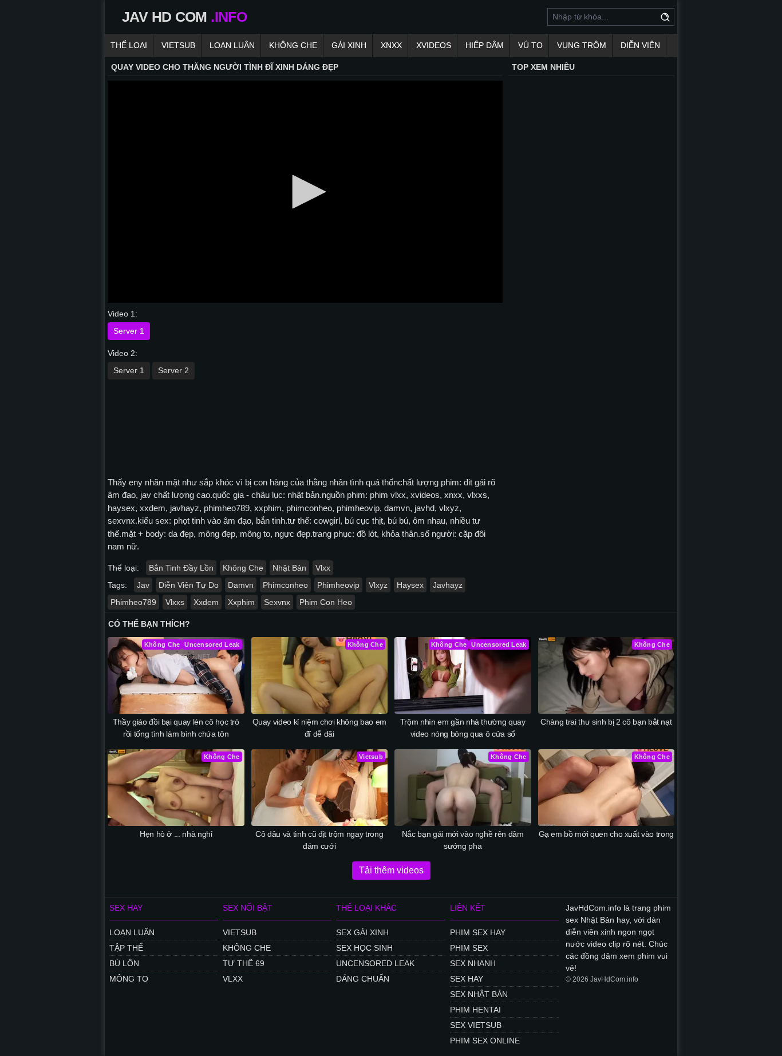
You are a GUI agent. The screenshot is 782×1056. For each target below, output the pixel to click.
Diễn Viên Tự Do (189, 585)
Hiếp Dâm (484, 45)
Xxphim (241, 602)
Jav (143, 585)
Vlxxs (174, 602)
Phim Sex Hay (477, 932)
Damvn (241, 585)
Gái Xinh (348, 45)
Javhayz (448, 585)
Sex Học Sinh (364, 947)
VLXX (233, 978)
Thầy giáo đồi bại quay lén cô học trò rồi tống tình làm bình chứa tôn (176, 727)
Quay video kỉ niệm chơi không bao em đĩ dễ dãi (319, 727)
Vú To (530, 45)
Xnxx (391, 45)
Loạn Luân (232, 45)
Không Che (293, 45)
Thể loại (128, 45)
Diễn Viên (640, 45)
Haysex (410, 585)
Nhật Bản (289, 567)
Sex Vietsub (475, 1025)
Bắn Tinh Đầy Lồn (181, 567)
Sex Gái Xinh (362, 932)
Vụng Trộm (581, 45)
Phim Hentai (475, 1009)
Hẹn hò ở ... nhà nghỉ (176, 834)
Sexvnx (277, 602)
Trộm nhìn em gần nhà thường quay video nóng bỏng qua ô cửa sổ (463, 727)
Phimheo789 (133, 602)
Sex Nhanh (473, 963)
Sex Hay (466, 978)
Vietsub (178, 45)
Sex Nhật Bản (479, 994)
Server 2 (173, 370)
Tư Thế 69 (243, 963)
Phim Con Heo (325, 602)
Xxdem (206, 602)
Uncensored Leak (375, 963)
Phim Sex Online (485, 1040)
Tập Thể (126, 947)
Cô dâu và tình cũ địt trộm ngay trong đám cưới (319, 840)
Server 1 (128, 330)
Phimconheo (285, 585)
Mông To (128, 978)
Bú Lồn (124, 963)
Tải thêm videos (391, 870)
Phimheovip (338, 585)
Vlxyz (378, 585)
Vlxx (322, 567)
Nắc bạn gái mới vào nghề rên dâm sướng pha (463, 840)
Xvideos (433, 45)
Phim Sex (469, 947)
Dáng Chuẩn (362, 978)
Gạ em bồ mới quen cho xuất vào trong (606, 834)
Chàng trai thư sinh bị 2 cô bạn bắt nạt (606, 721)
